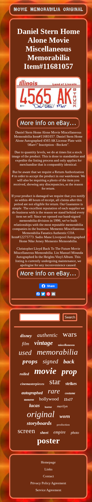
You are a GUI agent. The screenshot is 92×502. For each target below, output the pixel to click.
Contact (48, 476)
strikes (71, 383)
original (40, 414)
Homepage (48, 462)
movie (45, 371)
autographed (32, 393)
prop (69, 371)
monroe (29, 399)
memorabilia (57, 351)
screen (26, 431)
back (68, 361)
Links (48, 469)
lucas (34, 405)
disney (26, 335)
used (25, 352)
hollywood (49, 398)
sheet (44, 433)
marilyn (62, 406)
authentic (47, 335)
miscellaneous (66, 344)
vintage (43, 342)
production (63, 424)
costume (70, 393)
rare (54, 391)
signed (50, 361)
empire (59, 432)
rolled (24, 374)
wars (70, 334)
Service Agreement (48, 490)
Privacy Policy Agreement (48, 483)
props (30, 361)
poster (48, 440)
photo (75, 433)
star (54, 381)
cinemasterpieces (32, 384)
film (25, 343)
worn (65, 416)
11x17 (68, 399)
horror (48, 407)
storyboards (39, 423)
